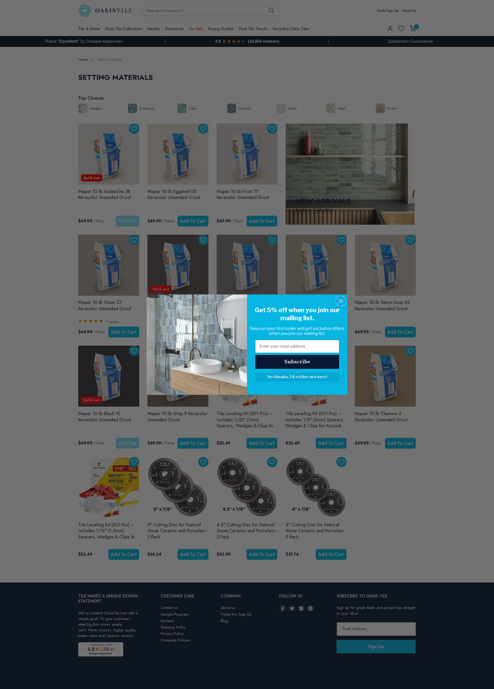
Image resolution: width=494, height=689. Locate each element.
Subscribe (297, 361)
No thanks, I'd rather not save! (297, 377)
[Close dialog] (340, 301)
